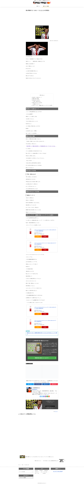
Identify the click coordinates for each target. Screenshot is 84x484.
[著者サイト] (40, 396)
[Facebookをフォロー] (43, 396)
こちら (47, 394)
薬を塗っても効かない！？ (37, 97)
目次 (40, 95)
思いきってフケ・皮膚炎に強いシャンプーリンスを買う (42, 105)
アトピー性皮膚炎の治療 (30, 363)
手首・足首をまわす (37, 101)
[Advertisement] (42, 18)
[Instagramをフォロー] (45, 396)
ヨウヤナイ (34, 389)
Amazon (38, 236)
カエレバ (40, 232)
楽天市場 (45, 236)
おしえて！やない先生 (57, 471)
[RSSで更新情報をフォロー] (49, 396)
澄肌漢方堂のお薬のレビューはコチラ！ (42, 357)
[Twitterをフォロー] (42, 396)
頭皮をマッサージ (37, 104)
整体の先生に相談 (36, 98)
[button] (32, 472)
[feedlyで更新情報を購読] (47, 396)
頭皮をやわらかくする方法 (37, 102)
